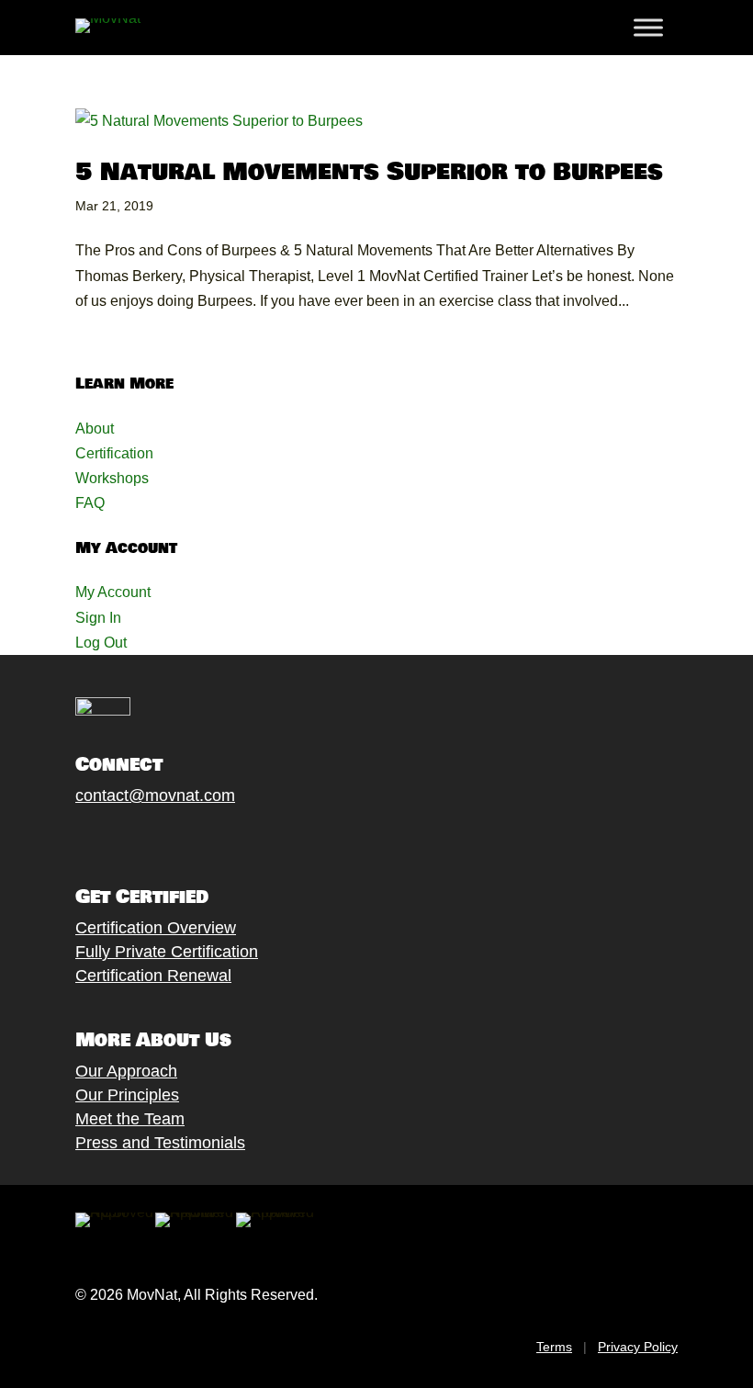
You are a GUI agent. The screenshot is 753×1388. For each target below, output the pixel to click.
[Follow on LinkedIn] (214, 838)
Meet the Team (130, 1119)
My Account (113, 592)
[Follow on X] (103, 838)
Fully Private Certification (166, 951)
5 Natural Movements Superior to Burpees (369, 172)
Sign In (98, 618)
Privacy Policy (638, 1346)
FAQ (90, 503)
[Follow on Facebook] (67, 838)
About (94, 428)
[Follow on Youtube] (177, 838)
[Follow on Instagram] (140, 838)
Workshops (112, 478)
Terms (554, 1346)
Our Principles (127, 1095)
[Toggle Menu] (648, 27)
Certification (114, 453)
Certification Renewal (153, 975)
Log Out (101, 642)
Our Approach (126, 1071)
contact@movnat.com (155, 795)
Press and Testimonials (160, 1143)
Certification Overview (155, 928)
